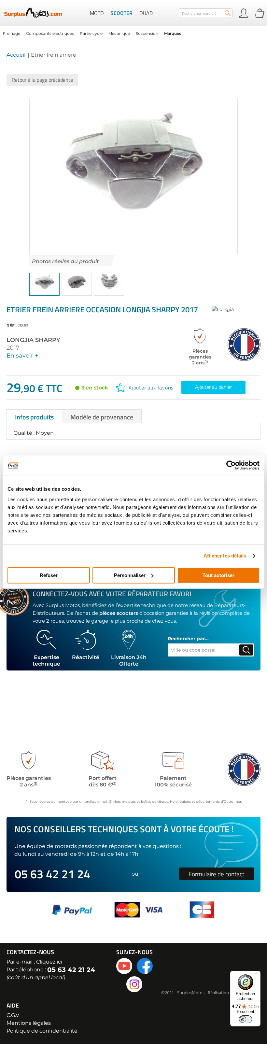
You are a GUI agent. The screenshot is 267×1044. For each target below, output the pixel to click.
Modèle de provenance (101, 417)
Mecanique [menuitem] (119, 33)
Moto (97, 13)
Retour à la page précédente (42, 80)
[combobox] (205, 13)
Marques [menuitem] (172, 33)
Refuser (49, 575)
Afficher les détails (225, 555)
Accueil (16, 55)
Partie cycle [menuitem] (91, 33)
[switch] (245, 1019)
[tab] (34, 416)
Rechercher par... (188, 639)
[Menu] (256, 975)
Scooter (122, 13)
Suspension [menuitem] (147, 33)
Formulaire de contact (217, 874)
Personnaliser (130, 575)
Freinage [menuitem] (11, 33)
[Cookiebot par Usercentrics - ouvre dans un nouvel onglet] (231, 465)
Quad (146, 13)
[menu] (133, 33)
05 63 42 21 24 (52, 874)
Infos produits (34, 417)
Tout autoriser (218, 575)
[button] (44, 284)
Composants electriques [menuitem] (50, 33)
